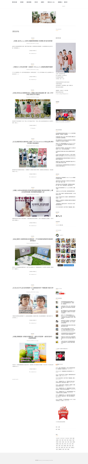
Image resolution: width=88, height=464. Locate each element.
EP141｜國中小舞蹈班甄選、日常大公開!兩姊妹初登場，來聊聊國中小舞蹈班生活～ (65, 368)
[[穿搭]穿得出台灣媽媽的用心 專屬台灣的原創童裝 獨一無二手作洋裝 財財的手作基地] (32, 109)
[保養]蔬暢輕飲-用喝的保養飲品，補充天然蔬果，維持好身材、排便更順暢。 (33, 337)
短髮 (70, 445)
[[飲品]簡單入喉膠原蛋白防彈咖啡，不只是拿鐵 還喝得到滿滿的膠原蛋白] (32, 255)
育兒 (59, 447)
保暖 (71, 438)
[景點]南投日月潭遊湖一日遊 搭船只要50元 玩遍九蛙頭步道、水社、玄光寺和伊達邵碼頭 (65, 148)
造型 (57, 449)
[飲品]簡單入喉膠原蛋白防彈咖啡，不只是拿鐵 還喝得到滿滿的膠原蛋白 (33, 240)
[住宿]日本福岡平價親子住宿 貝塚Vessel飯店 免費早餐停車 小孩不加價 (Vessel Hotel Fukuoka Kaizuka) (66, 155)
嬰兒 (67, 440)
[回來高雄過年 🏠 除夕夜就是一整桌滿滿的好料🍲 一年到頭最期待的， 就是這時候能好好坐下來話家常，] (68, 251)
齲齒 (68, 449)
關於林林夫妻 (14, 2)
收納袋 (57, 443)
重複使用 (60, 449)
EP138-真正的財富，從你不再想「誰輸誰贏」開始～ (65, 207)
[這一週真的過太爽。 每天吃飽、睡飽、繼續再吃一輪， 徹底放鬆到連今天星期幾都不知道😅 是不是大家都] (63, 251)
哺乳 (62, 440)
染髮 (62, 443)
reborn (57, 438)
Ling (38, 43)
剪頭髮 (57, 440)
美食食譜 (21, 2)
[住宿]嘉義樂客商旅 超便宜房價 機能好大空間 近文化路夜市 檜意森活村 (68, 334)
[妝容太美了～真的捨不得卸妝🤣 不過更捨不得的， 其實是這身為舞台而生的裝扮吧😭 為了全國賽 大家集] (68, 256)
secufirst (62, 438)
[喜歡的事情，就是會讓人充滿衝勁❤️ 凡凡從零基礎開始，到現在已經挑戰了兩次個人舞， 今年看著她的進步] (73, 256)
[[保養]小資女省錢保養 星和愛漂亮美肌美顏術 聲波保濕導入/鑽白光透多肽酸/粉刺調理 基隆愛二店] (32, 207)
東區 (60, 443)
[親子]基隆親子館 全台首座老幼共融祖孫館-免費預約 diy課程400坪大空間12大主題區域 (65, 141)
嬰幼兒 (70, 440)
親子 (67, 447)
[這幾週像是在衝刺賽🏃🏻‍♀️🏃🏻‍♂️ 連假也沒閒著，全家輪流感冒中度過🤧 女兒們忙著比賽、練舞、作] (68, 261)
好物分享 (36, 2)
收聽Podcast (60, 364)
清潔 (72, 443)
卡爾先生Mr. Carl (51, 2)
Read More (33, 50)
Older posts (15, 379)
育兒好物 (32, 90)
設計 (69, 447)
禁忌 (72, 445)
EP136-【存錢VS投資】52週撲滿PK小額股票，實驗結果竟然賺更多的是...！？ (65, 385)
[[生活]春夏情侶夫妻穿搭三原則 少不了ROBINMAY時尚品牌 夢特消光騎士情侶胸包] (32, 158)
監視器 (65, 445)
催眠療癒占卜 (60, 2)
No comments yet (32, 53)
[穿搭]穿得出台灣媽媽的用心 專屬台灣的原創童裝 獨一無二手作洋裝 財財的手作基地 (33, 93)
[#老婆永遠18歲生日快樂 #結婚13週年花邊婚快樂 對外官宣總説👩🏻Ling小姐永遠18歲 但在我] (63, 261)
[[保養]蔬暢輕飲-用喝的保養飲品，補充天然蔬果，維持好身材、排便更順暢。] (32, 353)
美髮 (57, 447)
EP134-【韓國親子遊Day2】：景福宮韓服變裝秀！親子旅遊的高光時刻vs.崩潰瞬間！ (65, 392)
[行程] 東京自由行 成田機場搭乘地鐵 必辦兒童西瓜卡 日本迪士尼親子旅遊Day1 (68, 342)
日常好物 (32, 236)
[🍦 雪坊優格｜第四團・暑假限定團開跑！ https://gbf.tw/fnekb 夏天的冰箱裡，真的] (68, 240)
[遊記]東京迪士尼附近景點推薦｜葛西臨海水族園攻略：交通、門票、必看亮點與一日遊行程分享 (65, 185)
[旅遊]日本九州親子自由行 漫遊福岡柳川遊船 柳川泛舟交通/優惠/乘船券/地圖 (65, 162)
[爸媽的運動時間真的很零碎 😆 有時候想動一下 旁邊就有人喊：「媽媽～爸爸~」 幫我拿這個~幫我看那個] (73, 240)
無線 (57, 445)
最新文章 (65, 2)
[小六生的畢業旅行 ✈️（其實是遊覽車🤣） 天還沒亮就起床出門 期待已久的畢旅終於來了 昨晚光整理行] (73, 245)
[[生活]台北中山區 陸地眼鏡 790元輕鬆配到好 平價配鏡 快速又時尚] (32, 304)
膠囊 (62, 447)
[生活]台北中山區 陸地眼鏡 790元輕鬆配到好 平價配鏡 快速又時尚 (32, 288)
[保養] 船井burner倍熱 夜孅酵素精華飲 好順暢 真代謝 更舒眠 (32, 41)
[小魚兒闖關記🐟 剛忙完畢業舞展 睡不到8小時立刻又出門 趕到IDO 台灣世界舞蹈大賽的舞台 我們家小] (58, 256)
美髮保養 (32, 333)
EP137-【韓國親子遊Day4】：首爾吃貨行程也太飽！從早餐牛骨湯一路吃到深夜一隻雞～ (65, 382)
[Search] (75, 6)
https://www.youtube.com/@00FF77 (63, 121)
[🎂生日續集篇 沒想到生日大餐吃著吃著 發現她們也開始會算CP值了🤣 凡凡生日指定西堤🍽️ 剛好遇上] (58, 240)
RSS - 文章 (58, 427)
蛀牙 (64, 447)
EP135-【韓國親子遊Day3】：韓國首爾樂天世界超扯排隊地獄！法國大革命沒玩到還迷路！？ (65, 389)
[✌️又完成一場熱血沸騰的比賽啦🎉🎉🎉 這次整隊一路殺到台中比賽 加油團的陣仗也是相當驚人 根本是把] (58, 245)
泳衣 (70, 443)
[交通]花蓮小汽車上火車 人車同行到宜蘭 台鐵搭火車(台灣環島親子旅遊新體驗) (68, 307)
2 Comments (32, 128)
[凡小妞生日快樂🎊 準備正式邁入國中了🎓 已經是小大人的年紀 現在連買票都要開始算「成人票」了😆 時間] (63, 240)
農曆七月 (72, 447)
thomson (67, 438)
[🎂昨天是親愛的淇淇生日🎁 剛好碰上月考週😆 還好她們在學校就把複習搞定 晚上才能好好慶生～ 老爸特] (58, 261)
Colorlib (43, 460)
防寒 (63, 449)
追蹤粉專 (57, 101)
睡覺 (67, 445)
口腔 (60, 440)
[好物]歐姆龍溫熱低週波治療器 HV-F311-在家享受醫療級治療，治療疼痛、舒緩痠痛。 (65, 134)
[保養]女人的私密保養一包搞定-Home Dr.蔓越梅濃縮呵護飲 (33, 67)
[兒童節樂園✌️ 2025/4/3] (68, 245)
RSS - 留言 (58, 429)
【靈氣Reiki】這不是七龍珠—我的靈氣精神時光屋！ (65, 191)
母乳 (65, 443)
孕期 (73, 440)
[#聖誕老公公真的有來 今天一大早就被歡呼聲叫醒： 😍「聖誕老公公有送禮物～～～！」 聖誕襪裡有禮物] (63, 256)
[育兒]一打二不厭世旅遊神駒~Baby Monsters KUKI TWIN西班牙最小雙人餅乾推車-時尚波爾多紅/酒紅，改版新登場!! (65, 144)
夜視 (65, 440)
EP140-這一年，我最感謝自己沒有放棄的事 (64, 371)
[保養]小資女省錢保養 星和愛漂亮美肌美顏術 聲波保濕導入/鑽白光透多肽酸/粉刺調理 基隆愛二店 (33, 191)
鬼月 (65, 449)
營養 (59, 445)
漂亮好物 (32, 38)
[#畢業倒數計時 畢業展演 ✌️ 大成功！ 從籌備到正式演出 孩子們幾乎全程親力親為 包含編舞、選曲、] (63, 245)
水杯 (67, 443)
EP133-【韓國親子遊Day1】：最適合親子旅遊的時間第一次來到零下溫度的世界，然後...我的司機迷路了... (65, 395)
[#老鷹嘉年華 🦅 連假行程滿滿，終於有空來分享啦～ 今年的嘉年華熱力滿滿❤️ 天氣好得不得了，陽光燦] (73, 261)
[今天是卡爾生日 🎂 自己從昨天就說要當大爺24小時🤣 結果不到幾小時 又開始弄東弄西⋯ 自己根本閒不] (58, 251)
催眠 (73, 438)
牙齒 (62, 445)
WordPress (51, 460)
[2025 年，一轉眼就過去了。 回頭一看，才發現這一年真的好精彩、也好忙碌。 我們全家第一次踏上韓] (73, 251)
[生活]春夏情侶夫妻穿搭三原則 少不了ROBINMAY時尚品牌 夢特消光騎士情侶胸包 (32, 142)
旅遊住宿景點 (29, 2)
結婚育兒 (42, 2)
